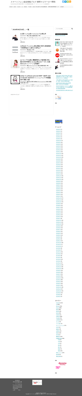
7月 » (19, 389)
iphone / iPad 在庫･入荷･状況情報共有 (40, 6)
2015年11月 (58, 289)
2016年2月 (58, 283)
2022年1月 (58, 151)
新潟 (59, 345)
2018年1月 (58, 240)
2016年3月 (58, 281)
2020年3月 (58, 192)
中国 (59, 339)
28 (14, 388)
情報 (30, 35)
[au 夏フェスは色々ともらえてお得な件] (15, 37)
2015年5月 (58, 296)
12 (21, 384)
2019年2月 (58, 216)
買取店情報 (58, 356)
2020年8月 (58, 183)
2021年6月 (58, 164)
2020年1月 (58, 196)
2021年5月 (58, 166)
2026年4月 (58, 131)
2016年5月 (58, 277)
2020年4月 (58, 190)
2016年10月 (58, 268)
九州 (59, 343)
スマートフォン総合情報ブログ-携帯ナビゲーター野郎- (33, 2)
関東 (59, 348)
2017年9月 (58, 248)
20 (13, 387)
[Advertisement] (41, 17)
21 (14, 387)
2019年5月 (58, 211)
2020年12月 (58, 175)
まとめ (57, 321)
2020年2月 (58, 194)
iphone (15, 6)
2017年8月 (58, 250)
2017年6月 (58, 253)
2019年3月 (58, 214)
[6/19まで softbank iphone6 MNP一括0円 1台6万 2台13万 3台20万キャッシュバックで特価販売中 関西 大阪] (15, 79)
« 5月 (14, 389)
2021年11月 (58, 155)
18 (20, 385)
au (22, 6)
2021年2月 (58, 172)
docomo (18, 6)
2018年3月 (58, 237)
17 (18, 385)
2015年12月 (58, 287)
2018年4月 (58, 235)
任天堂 (57, 327)
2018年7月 (58, 229)
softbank (25, 6)
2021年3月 (58, 170)
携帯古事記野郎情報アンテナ (53, 6)
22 (16, 387)
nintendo (58, 314)
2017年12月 (58, 242)
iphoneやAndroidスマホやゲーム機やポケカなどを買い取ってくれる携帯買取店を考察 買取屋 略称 (64, 87)
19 (21, 385)
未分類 (57, 334)
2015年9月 (58, 292)
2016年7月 (58, 274)
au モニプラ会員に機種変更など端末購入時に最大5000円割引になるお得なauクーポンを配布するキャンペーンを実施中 (35, 61)
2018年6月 (58, 231)
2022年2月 (58, 149)
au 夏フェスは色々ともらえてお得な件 (33, 34)
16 (17, 385)
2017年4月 (58, 257)
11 (20, 384)
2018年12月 (58, 220)
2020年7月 (58, 185)
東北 (59, 347)
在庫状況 (58, 331)
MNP (32, 81)
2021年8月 (58, 160)
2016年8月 (58, 272)
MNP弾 (57, 311)
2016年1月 (58, 285)
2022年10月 (58, 140)
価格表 (57, 329)
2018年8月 (58, 227)
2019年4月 (58, 212)
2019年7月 (58, 207)
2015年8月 (58, 294)
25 (20, 387)
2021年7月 (58, 162)
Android (11, 6)
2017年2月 (58, 261)
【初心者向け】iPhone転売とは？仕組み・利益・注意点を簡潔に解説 (66, 50)
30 (17, 388)
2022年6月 (58, 142)
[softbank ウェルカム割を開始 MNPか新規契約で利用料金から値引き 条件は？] (15, 49)
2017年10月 (58, 246)
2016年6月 (58, 276)
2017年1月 (58, 263)
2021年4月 (58, 168)
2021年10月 (58, 157)
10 (18, 384)
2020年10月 (58, 179)
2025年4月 (58, 133)
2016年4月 (58, 279)
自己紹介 (62, 6)
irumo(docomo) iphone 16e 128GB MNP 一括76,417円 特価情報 (66, 55)
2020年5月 (58, 188)
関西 (25, 82)
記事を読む (22, 41)
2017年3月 (58, 259)
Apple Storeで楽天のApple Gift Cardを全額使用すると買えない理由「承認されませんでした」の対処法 (64, 77)
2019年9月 (58, 203)
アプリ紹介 (58, 323)
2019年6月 (58, 209)
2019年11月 (58, 199)
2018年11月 (58, 222)
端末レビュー (59, 352)
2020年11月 (58, 177)
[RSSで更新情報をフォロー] (70, 2)
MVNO (57, 313)
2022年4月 (58, 146)
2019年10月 (58, 201)
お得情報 (58, 319)
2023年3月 (58, 138)
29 (16, 388)
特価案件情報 (35, 35)
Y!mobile (30, 6)
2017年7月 (58, 251)
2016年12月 (58, 264)
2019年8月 (58, 205)
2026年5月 (58, 129)
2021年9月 (58, 159)
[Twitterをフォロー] (63, 2)
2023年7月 (58, 134)
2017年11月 (58, 244)
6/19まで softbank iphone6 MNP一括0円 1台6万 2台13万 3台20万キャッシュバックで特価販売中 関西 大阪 (35, 77)
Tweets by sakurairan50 (60, 35)
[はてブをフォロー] (65, 2)
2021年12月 (58, 153)
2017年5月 (58, 255)
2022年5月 (58, 144)
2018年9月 (58, 225)
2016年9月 (58, 270)
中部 (59, 341)
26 (21, 387)
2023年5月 (58, 136)
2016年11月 (58, 266)
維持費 (57, 354)
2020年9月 (58, 181)
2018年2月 (58, 238)
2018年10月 (58, 224)
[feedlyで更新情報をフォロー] (68, 2)
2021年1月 (58, 173)
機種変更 (58, 336)
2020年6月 (58, 186)
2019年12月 (58, 198)
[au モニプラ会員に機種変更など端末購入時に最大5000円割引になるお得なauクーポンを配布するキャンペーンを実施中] (15, 63)
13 (13, 385)
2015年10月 (58, 290)
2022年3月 (58, 147)
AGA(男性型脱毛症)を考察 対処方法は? (64, 90)
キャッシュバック (33, 65)
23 (17, 387)
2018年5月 (58, 233)
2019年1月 (58, 218)
